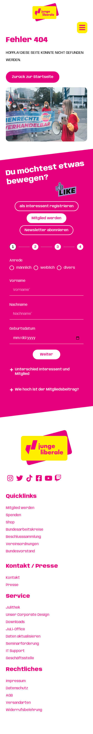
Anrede (16, 260)
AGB (9, 695)
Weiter (46, 354)
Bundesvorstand (20, 551)
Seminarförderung (22, 644)
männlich (23, 268)
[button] (82, 27)
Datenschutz (17, 688)
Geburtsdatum (22, 329)
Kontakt (13, 578)
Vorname (17, 281)
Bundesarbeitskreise (24, 530)
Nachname (18, 305)
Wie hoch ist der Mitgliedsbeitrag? (47, 389)
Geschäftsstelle (20, 658)
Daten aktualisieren (23, 636)
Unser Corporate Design (27, 615)
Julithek (13, 607)
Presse (12, 585)
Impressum (16, 681)
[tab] (47, 206)
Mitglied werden (20, 508)
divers (69, 268)
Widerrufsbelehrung (24, 710)
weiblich (47, 268)
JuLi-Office (15, 629)
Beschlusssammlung (23, 537)
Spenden (13, 515)
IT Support (15, 651)
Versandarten (18, 703)
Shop (10, 522)
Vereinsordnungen (22, 544)
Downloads (15, 622)
